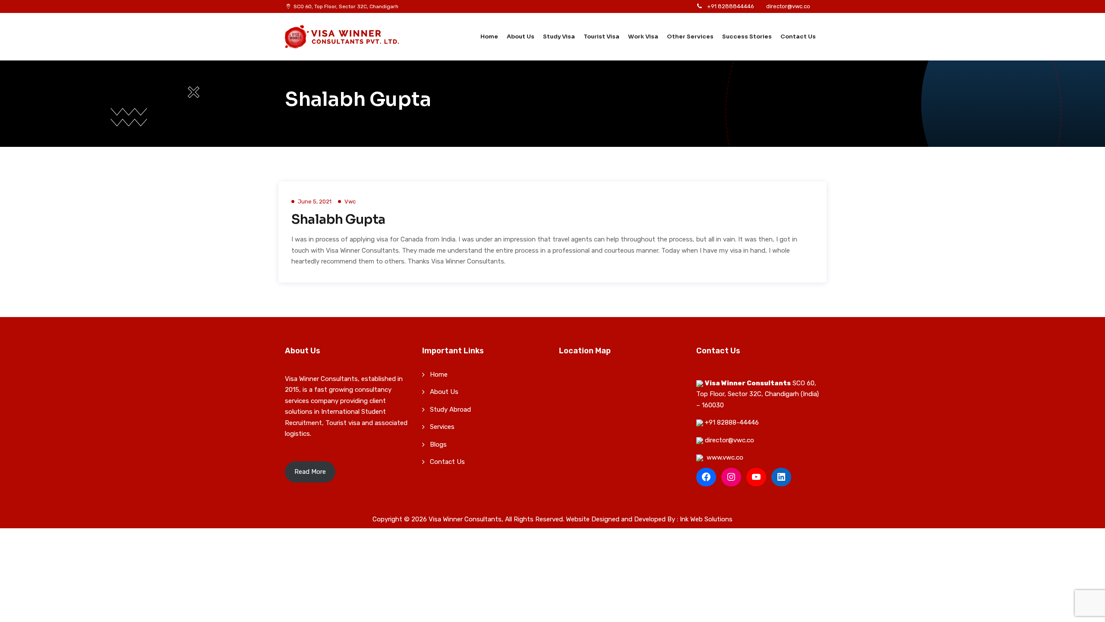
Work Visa (643, 36)
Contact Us (798, 36)
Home (489, 36)
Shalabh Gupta (338, 219)
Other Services (690, 36)
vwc (350, 201)
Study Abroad (450, 409)
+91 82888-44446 (732, 422)
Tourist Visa (601, 36)
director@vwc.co (788, 6)
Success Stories (747, 36)
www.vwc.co (725, 457)
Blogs (438, 444)
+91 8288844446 (730, 6)
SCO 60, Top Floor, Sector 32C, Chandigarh (346, 6)
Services (442, 427)
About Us (520, 36)
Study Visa (559, 36)
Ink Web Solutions (706, 519)
